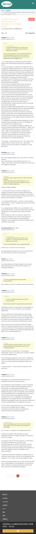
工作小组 (5, 502)
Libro (4, 508)
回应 (32, 19)
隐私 (4, 512)
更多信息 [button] (11, 526)
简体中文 (5, 494)
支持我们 (5, 505)
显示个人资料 (10, 37)
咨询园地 (7, 10)
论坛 (2, 10)
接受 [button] (18, 531)
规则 (4, 515)
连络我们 (5, 519)
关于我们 (5, 498)
